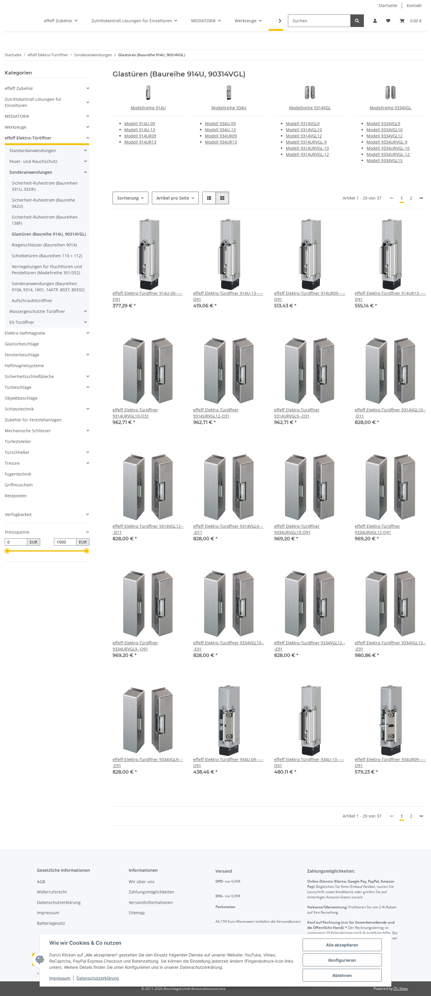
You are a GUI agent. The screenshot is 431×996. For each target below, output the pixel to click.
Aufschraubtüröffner (32, 300)
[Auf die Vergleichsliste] (158, 228)
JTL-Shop (400, 988)
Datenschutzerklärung (98, 977)
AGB (41, 881)
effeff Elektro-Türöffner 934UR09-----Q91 (390, 762)
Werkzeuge (15, 127)
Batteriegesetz (51, 923)
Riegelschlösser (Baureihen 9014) (44, 245)
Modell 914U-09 (139, 123)
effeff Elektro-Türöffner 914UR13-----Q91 (390, 296)
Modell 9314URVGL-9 (306, 142)
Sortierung (128, 198)
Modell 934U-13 (220, 129)
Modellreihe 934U (228, 107)
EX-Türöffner (21, 322)
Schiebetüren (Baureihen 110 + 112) (47, 255)
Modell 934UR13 (221, 142)
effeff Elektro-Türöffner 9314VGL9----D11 (228, 529)
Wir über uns (142, 881)
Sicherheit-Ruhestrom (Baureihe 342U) (43, 203)
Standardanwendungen (32, 150)
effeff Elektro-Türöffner (28, 138)
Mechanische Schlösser (28, 430)
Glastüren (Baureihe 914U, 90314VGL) (49, 234)
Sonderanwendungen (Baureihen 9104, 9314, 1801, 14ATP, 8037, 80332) (48, 286)
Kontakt (414, 5)
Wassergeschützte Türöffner (37, 311)
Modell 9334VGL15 (384, 160)
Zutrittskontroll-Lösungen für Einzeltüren (33, 102)
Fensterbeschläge (22, 354)
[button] (375, 21)
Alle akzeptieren (342, 944)
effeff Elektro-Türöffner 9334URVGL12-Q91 (377, 529)
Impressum (59, 977)
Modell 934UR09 (221, 136)
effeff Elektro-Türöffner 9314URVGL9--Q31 (297, 413)
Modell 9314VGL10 (304, 129)
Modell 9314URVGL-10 (307, 148)
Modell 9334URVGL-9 (386, 142)
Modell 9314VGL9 (303, 123)
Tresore (12, 463)
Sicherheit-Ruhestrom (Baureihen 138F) (45, 220)
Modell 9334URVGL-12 (388, 154)
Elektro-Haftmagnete (25, 333)
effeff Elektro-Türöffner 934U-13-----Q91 (309, 762)
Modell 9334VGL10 (384, 129)
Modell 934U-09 (220, 123)
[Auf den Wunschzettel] (173, 228)
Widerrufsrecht (52, 892)
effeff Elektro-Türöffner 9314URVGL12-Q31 (216, 413)
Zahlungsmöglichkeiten (151, 892)
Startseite (388, 5)
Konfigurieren (342, 960)
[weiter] (421, 198)
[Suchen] (357, 20)
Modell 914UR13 (140, 142)
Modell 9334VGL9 (383, 123)
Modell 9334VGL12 (384, 136)
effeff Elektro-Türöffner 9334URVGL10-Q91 (297, 529)
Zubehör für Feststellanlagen (33, 420)
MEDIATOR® (17, 116)
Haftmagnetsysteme (24, 365)
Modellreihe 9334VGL (390, 107)
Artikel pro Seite (173, 198)
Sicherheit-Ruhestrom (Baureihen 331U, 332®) (45, 186)
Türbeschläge (18, 387)
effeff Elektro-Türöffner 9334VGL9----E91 (148, 762)
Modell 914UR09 (140, 136)
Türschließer (17, 452)
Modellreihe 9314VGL (310, 107)
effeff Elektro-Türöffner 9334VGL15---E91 (390, 646)
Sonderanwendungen (30, 172)
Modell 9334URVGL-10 (388, 148)
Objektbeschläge (21, 398)
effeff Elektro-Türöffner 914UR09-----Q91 (309, 296)
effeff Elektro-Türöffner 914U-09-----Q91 (148, 296)
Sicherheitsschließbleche (29, 376)
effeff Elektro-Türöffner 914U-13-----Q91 (228, 296)
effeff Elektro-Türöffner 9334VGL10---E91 (228, 646)
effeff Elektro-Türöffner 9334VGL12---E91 (309, 646)
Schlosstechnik (19, 409)
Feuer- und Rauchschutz (33, 161)
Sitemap (137, 912)
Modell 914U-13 (139, 129)
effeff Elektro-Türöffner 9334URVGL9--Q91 (135, 646)
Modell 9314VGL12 (304, 136)
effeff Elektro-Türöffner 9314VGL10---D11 (390, 413)
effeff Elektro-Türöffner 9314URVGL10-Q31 (135, 413)
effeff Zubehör (19, 88)
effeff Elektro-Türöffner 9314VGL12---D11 (148, 529)
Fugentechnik (18, 474)
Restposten (16, 495)
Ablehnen (342, 975)
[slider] (7, 551)
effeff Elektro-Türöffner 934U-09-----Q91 (228, 762)
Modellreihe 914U (148, 107)
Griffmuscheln (19, 485)
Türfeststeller (18, 441)
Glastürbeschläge (22, 344)
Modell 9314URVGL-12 (307, 154)
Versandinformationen (151, 902)
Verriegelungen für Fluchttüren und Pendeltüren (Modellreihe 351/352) (47, 269)
